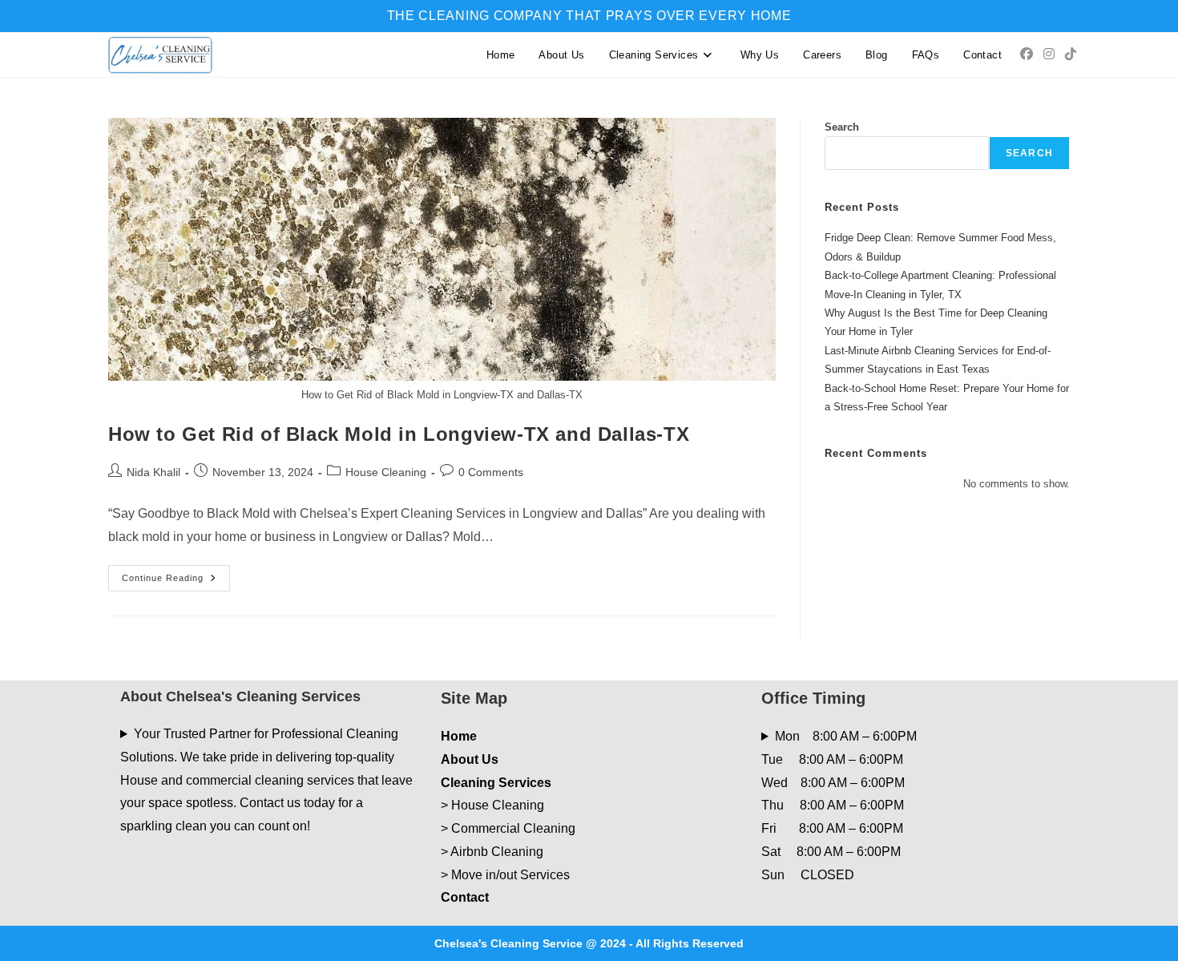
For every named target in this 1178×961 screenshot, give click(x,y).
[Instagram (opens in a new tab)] (1049, 54)
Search (842, 127)
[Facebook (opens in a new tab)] (1026, 54)
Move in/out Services (510, 875)
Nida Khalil (153, 472)
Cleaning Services (496, 782)
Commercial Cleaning (513, 828)
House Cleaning (385, 472)
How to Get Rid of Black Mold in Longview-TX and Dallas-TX (398, 434)
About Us (469, 759)
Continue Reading (176, 582)
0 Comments (490, 472)
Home (459, 736)
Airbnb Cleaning (496, 851)
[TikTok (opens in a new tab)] (1070, 54)
